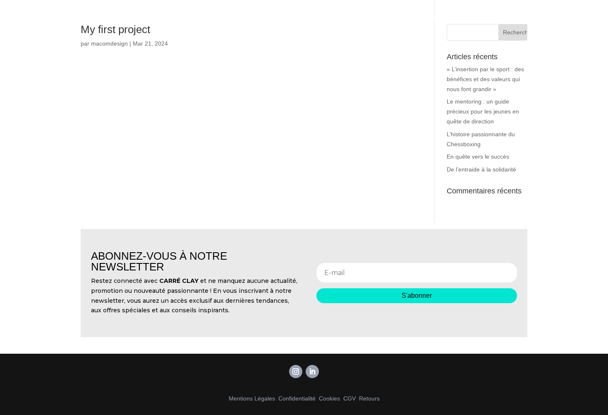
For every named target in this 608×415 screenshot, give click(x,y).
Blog (573, 15)
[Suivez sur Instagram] (295, 371)
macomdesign (109, 43)
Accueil (404, 15)
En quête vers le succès (478, 156)
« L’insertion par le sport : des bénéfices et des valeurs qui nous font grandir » (485, 79)
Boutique (544, 15)
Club (480, 15)
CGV (349, 398)
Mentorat (509, 15)
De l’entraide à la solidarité (481, 169)
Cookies (329, 398)
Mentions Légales (252, 398)
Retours (369, 398)
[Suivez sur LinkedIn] (312, 371)
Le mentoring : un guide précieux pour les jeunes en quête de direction (483, 111)
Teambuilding (444, 15)
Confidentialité (297, 398)
